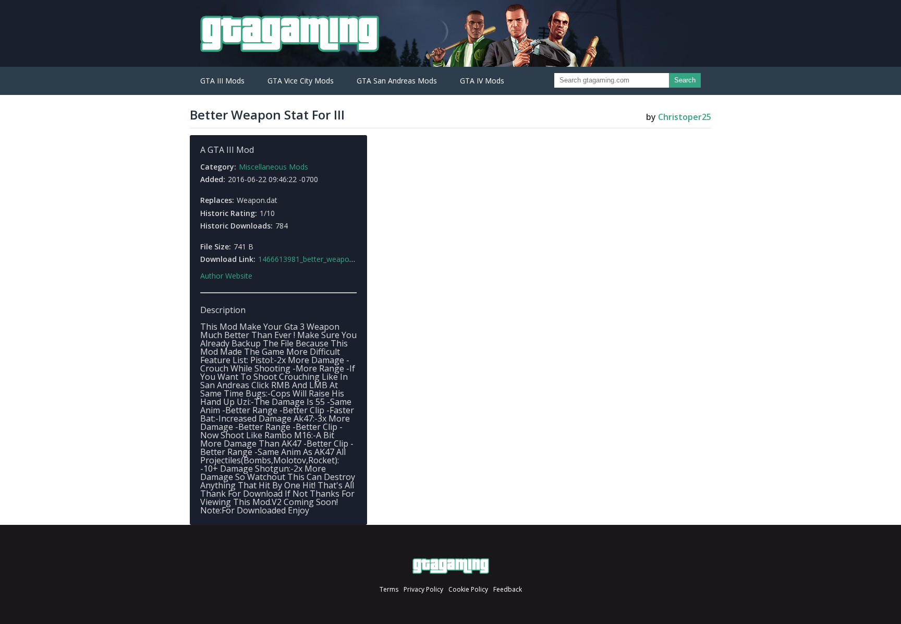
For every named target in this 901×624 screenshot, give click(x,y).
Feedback (507, 589)
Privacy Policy (423, 589)
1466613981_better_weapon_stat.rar (319, 259)
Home (451, 566)
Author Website (226, 276)
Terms (389, 589)
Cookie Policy (468, 589)
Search (685, 80)
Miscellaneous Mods (273, 167)
